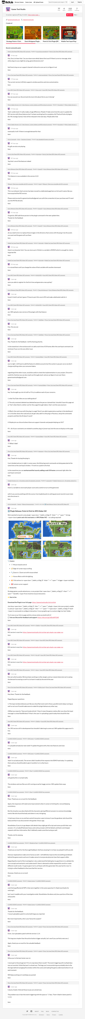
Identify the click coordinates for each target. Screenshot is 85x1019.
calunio (40, 926)
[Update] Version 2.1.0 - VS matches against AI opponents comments (24, 480)
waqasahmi (49, 480)
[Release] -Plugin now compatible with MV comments (20, 184)
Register (80, 2)
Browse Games (19, 2)
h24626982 (39, 275)
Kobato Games (31, 881)
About (37, 1011)
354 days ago (14, 247)
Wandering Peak (34, 843)
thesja (37, 640)
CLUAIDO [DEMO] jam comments (16, 771)
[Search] (66, 2)
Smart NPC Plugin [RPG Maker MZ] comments (19, 90)
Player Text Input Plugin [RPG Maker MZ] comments (20, 75)
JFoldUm (38, 625)
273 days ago (14, 109)
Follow (70, 15)
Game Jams (28, 2)
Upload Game (39, 2)
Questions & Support (26, 139)
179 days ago (14, 79)
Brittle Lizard (42, 687)
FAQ (42, 1011)
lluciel (40, 184)
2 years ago (14, 725)
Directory (41, 1014)
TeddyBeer (41, 320)
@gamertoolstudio (28, 19)
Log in (72, 2)
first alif (37, 655)
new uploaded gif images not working (45, 139)
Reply (9, 70)
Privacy (54, 1014)
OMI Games (31, 738)
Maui (31, 771)
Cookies (61, 1014)
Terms (48, 1014)
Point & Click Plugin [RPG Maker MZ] (55, 41)
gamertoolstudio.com (14, 19)
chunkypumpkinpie (43, 75)
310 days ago (14, 188)
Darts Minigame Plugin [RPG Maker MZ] (38, 41)
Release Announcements (28, 504)
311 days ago (14, 212)
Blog (47, 1011)
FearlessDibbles (39, 357)
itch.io (18, 139)
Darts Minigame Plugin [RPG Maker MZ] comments (20, 169)
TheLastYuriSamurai (43, 290)
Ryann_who (38, 90)
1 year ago (13, 279)
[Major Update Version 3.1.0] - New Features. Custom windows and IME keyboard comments (30, 105)
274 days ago (14, 128)
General (19, 504)
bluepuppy (41, 451)
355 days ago (14, 264)
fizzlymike (38, 154)
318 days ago (14, 229)
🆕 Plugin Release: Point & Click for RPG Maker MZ (56, 504)
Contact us (55, 1011)
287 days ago (14, 143)
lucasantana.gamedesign (42, 51)
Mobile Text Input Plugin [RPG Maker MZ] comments (20, 243)
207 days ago (14, 94)
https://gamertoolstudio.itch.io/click (44, 602)
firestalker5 (60, 105)
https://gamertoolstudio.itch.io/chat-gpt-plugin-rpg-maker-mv (43, 632)
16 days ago (14, 55)
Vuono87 (40, 169)
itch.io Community (12, 139)
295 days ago (14, 173)
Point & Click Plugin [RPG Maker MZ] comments (19, 51)
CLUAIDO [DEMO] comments (15, 738)
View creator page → (34, 15)
